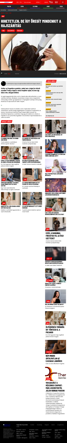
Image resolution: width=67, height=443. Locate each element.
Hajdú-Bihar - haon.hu (33, 436)
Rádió (17, 426)
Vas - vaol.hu (57, 434)
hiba (3, 30)
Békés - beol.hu (19, 433)
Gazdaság (39, 424)
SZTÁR (22, 6)
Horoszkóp (3, 10)
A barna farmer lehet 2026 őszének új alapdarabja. (30, 143)
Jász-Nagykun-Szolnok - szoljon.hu (47, 430)
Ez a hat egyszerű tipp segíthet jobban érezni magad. (10, 165)
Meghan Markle (23, 10)
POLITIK (9, 6)
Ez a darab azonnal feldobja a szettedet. (31, 187)
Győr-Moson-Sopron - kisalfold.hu (33, 434)
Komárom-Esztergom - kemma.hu (46, 433)
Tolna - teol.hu (58, 432)
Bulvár (53, 424)
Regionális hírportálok (22, 424)
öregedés (19, 30)
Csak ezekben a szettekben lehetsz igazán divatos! (9, 143)
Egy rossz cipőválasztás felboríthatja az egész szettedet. (10, 188)
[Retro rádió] (51, 2)
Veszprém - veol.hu (58, 436)
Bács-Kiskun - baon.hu (21, 429)
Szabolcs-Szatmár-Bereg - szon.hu (60, 430)
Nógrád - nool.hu (45, 435)
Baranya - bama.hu (20, 431)
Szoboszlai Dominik (12, 10)
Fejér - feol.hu (32, 431)
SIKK (10, 13)
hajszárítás (11, 30)
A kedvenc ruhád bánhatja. (53, 287)
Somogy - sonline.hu (46, 437)
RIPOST (2, 13)
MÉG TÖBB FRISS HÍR (50, 116)
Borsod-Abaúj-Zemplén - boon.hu (21, 436)
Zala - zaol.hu (57, 437)
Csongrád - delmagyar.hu (21, 437)
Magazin (47, 424)
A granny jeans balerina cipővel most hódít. (31, 211)
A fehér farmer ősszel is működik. (32, 164)
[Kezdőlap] (6, 2)
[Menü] (63, 2)
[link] (4, 135)
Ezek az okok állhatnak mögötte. (55, 363)
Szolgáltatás (60, 424)
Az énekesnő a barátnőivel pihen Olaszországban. (54, 307)
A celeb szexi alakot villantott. (53, 265)
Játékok (38, 2)
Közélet (32, 424)
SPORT (48, 6)
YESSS (61, 6)
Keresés (46, 2)
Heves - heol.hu (32, 437)
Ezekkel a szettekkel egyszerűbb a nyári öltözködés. (11, 211)
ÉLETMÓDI (35, 6)
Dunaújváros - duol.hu (33, 429)
